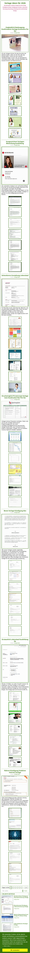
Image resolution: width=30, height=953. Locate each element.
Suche (25, 890)
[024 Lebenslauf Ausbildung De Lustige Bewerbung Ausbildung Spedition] (15, 766)
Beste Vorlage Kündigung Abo (15, 511)
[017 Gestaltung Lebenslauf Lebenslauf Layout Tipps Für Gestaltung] (15, 392)
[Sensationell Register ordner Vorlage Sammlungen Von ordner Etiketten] (15, 441)
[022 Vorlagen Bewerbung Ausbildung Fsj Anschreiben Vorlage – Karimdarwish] (15, 271)
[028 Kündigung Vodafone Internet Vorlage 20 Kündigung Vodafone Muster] (15, 872)
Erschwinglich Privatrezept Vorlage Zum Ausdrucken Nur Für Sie (15, 397)
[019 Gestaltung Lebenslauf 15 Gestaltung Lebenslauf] (15, 348)
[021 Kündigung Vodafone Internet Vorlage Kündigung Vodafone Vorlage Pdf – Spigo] (15, 828)
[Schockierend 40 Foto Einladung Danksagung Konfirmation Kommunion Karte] (15, 82)
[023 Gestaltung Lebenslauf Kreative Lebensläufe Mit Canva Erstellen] (15, 359)
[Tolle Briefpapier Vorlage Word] (15, 506)
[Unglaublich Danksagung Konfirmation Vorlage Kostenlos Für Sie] (15, 51)
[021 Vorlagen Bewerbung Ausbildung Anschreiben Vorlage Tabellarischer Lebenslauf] (15, 205)
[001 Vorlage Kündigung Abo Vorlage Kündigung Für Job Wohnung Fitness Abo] (15, 569)
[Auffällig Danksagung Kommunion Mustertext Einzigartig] (15, 104)
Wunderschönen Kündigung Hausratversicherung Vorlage (21, 897)
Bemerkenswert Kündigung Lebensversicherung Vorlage (21, 906)
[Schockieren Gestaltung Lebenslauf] (15, 306)
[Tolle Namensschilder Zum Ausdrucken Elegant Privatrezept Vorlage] (15, 485)
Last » (26, 887)
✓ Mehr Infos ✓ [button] (7, 946)
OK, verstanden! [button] (15, 950)
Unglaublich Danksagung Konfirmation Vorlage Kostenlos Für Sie (15, 29)
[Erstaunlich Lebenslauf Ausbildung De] (15, 682)
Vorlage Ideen (17, 32)
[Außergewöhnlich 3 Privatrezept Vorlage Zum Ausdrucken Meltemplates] (15, 452)
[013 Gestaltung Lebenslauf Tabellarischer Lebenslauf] (15, 381)
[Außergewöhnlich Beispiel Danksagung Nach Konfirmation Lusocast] (15, 137)
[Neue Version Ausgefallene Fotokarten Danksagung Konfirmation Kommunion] (15, 71)
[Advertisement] (15, 18)
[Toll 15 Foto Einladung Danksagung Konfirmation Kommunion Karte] (15, 126)
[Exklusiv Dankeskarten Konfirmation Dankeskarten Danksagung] (15, 93)
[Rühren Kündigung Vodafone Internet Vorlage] (15, 796)
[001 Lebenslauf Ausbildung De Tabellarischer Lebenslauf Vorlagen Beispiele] (15, 744)
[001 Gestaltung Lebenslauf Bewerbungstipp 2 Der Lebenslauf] (15, 326)
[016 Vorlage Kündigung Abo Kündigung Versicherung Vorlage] (15, 624)
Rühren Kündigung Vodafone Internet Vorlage (15, 771)
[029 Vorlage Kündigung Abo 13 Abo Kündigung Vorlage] (15, 580)
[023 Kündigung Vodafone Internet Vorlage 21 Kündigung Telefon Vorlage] (15, 861)
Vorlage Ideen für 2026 (15, 3)
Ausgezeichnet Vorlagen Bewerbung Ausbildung (15, 142)
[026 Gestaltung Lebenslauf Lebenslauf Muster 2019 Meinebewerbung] (15, 370)
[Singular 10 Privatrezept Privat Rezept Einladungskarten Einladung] (15, 474)
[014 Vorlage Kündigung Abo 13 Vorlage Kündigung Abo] (15, 613)
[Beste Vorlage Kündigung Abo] (15, 548)
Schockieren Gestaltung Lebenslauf (15, 275)
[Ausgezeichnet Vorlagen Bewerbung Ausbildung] (15, 184)
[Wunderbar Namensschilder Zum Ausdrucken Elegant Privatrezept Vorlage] (15, 496)
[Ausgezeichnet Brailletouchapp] (15, 463)
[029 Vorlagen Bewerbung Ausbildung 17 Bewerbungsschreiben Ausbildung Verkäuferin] (15, 249)
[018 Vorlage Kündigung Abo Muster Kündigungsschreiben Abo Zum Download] (15, 591)
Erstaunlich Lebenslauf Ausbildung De (15, 640)
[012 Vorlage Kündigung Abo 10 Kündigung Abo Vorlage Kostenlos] (15, 602)
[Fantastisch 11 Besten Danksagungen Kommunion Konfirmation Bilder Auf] (15, 115)
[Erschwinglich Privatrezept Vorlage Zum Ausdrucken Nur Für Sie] (15, 419)
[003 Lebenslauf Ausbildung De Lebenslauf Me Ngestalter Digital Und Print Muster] (15, 722)
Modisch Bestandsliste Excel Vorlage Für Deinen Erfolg (21, 915)
